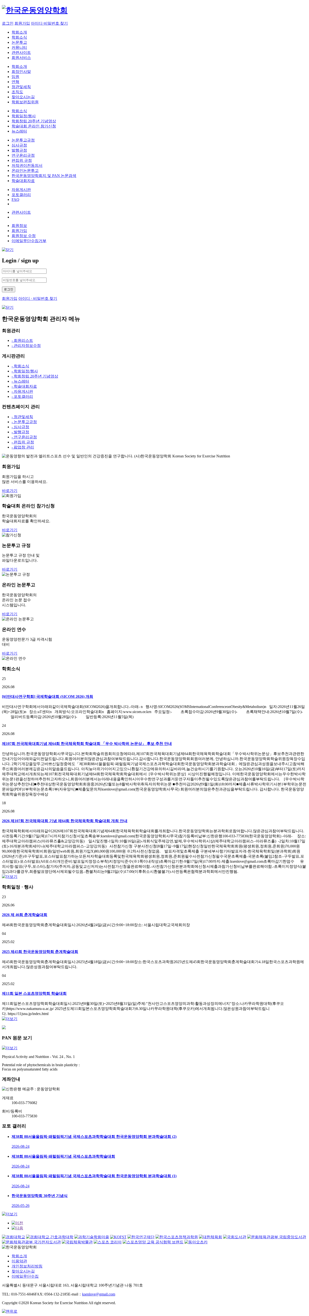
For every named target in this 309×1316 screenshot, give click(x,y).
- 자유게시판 (22, 391)
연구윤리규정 (23, 155)
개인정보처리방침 (27, 1266)
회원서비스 (21, 58)
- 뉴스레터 (20, 381)
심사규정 (19, 145)
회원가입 (22, 23)
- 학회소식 (20, 366)
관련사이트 (21, 52)
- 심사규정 (20, 427)
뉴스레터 (19, 131)
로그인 (8, 23)
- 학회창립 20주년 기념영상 (35, 376)
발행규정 (19, 150)
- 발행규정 (20, 432)
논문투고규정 (23, 140)
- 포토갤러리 (22, 396)
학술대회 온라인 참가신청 (34, 126)
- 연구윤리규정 (24, 437)
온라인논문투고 (25, 170)
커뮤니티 (19, 47)
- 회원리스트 (22, 340)
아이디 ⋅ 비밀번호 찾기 (37, 298)
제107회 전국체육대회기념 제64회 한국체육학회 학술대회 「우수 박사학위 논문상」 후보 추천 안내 (87, 744)
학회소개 (19, 32)
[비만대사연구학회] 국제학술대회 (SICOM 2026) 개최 (47, 696)
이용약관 (19, 1261)
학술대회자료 (23, 181)
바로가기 (9, 491)
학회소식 (19, 37)
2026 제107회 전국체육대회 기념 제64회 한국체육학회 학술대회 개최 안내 (64, 821)
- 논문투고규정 (24, 422)
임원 (15, 77)
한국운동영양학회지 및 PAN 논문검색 (44, 176)
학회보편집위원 (25, 102)
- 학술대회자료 (24, 386)
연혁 (15, 82)
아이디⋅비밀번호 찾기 (49, 23)
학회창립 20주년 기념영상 (34, 121)
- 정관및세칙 (22, 417)
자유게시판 (21, 190)
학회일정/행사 (24, 116)
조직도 (17, 92)
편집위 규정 (22, 160)
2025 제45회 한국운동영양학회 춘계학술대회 (40, 952)
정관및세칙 (21, 87)
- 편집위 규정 (23, 442)
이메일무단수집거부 (29, 241)
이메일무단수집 (25, 1276)
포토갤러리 (21, 195)
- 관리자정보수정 (26, 345)
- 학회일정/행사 (25, 371)
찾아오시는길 (23, 97)
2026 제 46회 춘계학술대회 (24, 915)
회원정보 (19, 226)
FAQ (15, 199)
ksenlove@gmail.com (98, 1294)
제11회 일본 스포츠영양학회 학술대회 (34, 993)
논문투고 (19, 42)
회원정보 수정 (24, 236)
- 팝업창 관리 (23, 447)
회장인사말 (21, 72)
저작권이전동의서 (27, 165)
